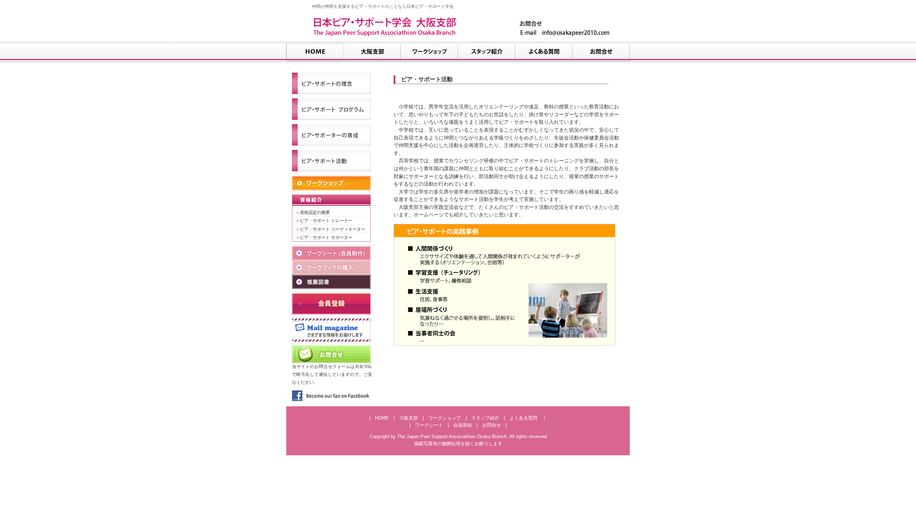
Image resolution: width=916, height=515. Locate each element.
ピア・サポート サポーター (325, 237)
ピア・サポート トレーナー (325, 220)
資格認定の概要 (314, 212)
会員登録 (463, 425)
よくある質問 (523, 418)
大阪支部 (409, 418)
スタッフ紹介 (485, 418)
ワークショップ (445, 418)
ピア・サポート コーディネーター (332, 229)
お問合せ (492, 425)
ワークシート (429, 425)
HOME (382, 418)
